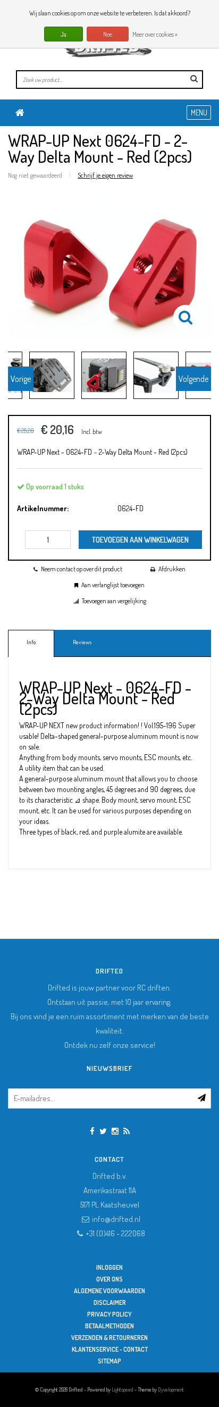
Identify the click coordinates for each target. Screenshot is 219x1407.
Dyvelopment (171, 1389)
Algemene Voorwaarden (109, 1291)
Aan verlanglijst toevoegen (113, 585)
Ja (63, 34)
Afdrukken (172, 569)
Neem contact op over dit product (81, 569)
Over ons (109, 1279)
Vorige (21, 378)
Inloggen (109, 1267)
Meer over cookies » (155, 34)
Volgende (193, 378)
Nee (107, 34)
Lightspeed (122, 1389)
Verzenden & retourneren (109, 1338)
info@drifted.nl (116, 1219)
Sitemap (109, 1361)
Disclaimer (110, 1302)
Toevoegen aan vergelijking (114, 601)
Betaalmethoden (109, 1326)
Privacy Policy (109, 1314)
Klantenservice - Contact (110, 1349)
